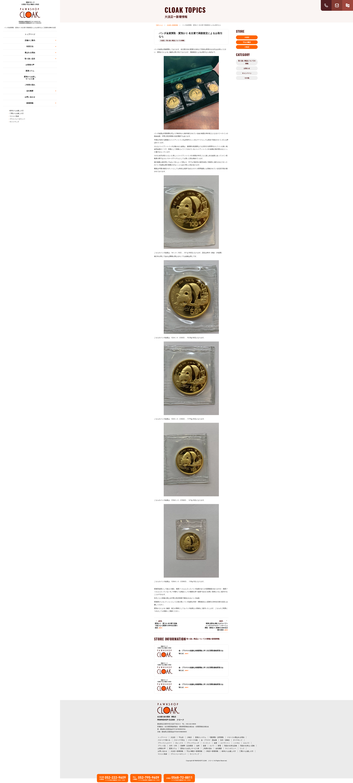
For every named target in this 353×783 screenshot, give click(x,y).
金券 (197, 746)
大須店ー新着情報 (172, 25)
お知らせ (247, 68)
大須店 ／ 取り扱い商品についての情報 (172, 40)
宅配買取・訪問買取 (217, 737)
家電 (219, 746)
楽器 (204, 746)
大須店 (247, 37)
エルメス (246, 743)
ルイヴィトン (225, 743)
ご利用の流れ (30, 85)
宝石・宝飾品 (225, 740)
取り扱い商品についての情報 (246, 62)
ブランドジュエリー (165, 743)
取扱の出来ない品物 (247, 746)
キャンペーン (247, 73)
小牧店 (247, 47)
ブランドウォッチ (193, 743)
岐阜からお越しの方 (17, 111)
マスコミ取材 (14, 116)
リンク (242, 748)
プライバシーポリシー (17, 119)
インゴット (206, 743)
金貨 (215, 743)
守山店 (181, 737)
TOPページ (159, 25)
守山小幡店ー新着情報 (194, 751)
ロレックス (179, 743)
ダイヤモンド (237, 740)
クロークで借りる (164, 740)
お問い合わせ (30, 97)
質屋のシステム (200, 737)
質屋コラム (30, 71)
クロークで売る (179, 740)
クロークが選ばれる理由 (235, 737)
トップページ (30, 34)
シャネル (236, 743)
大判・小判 (173, 746)
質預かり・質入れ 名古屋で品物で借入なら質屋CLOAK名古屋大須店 (166, 625)
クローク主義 (193, 740)
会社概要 (218, 748)
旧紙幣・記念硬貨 (186, 746)
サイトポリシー (230, 748)
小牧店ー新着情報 (212, 751)
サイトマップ (14, 122)
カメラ (212, 746)
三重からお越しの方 (17, 113)
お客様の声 (30, 65)
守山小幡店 (247, 42)
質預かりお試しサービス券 (30, 78)
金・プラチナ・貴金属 (209, 740)
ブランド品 (162, 746)
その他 (247, 78)
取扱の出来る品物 (230, 746)
